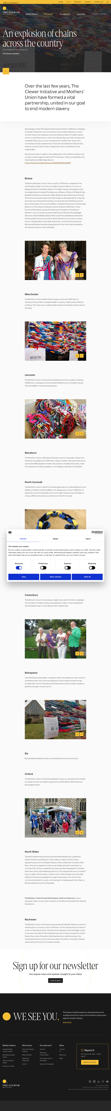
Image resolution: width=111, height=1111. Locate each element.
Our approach (65, 14)
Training (77, 2)
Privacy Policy (97, 1089)
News (69, 2)
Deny (24, 577)
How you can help (8, 1066)
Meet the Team (27, 1055)
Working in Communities (44, 1053)
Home (61, 2)
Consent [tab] (23, 539)
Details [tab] (55, 539)
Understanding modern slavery (7, 1050)
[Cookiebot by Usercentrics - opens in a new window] (93, 532)
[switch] (43, 567)
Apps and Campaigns (47, 1064)
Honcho (77, 1089)
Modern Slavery (31, 14)
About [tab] (88, 539)
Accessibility (104, 1089)
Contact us (98, 2)
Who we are (48, 14)
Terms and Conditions (86, 1089)
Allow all (87, 577)
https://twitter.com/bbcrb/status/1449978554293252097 (48, 162)
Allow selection (55, 577)
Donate (88, 2)
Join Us (24, 1064)
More (62, 1045)
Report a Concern (99, 14)
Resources (81, 14)
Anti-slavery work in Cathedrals (46, 1059)
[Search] (107, 2)
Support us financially (25, 1059)
